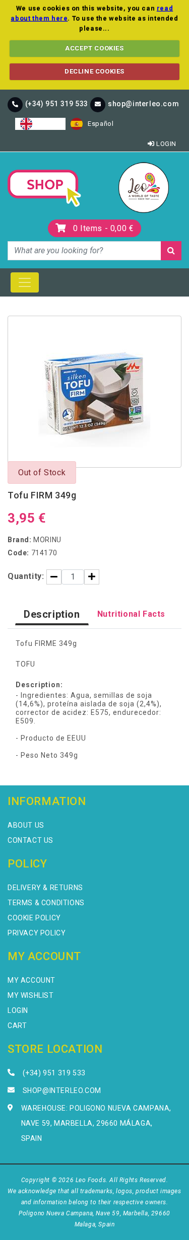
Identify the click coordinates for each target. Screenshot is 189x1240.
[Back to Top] (164, 1215)
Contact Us (30, 840)
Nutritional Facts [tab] (131, 614)
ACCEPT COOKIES (94, 48)
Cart (17, 1026)
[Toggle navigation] (25, 282)
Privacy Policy (37, 933)
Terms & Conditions (46, 903)
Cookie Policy (34, 918)
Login (165, 144)
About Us (26, 825)
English (48, 123)
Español (100, 123)
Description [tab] (52, 614)
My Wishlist (31, 995)
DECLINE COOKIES (94, 71)
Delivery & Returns (45, 888)
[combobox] (40, 124)
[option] (92, 124)
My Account (31, 980)
